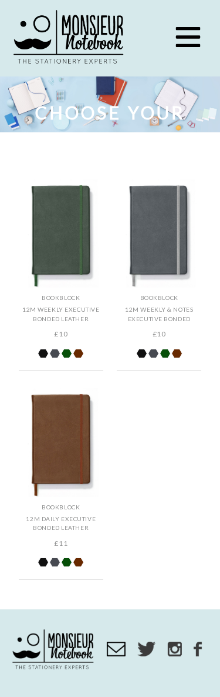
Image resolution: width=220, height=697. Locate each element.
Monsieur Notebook (70, 38)
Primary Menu (187, 37)
